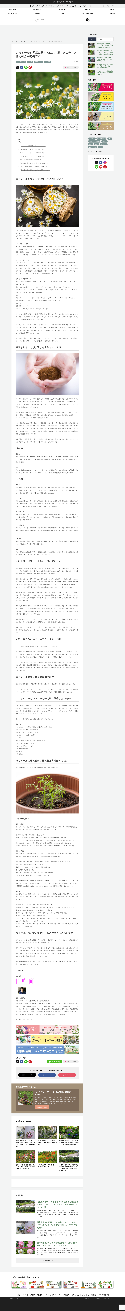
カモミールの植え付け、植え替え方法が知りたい (34, 166)
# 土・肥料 (47, 61)
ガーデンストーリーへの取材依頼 (59, 1295)
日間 (92, 39)
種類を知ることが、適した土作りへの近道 (32, 149)
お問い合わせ (75, 1295)
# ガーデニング (21, 61)
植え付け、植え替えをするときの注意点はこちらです (35, 170)
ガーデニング (40, 6)
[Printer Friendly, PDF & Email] (54, 1061)
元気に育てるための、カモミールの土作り (32, 156)
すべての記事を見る (47, 1260)
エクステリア (82, 6)
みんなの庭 (73, 6)
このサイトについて (22, 1295)
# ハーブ (30, 61)
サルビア (104, 141)
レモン (90, 144)
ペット (100, 147)
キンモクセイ (92, 147)
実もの (96, 144)
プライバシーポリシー (109, 1299)
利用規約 (98, 1299)
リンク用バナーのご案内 (89, 1295)
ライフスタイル (50, 6)
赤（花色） (92, 138)
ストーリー (92, 6)
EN (113, 6)
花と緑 (32, 6)
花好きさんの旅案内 (94, 141)
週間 (100, 39)
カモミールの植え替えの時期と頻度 (31, 159)
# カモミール (38, 61)
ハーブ (109, 138)
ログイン (107, 6)
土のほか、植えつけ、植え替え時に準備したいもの (35, 163)
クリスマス (104, 144)
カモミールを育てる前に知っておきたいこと (33, 146)
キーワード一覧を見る (95, 151)
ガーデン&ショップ (62, 6)
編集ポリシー (88, 1299)
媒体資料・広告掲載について (39, 1295)
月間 (109, 39)
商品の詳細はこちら (41, 1107)
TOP (12, 41)
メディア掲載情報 (103, 1295)
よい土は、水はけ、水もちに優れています (32, 152)
